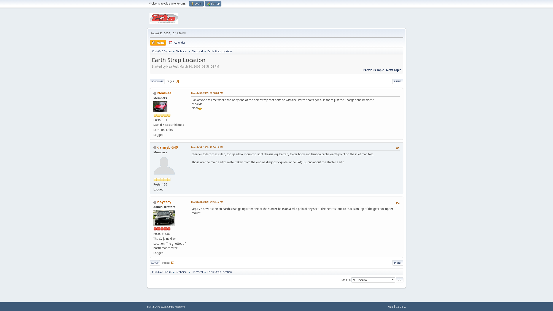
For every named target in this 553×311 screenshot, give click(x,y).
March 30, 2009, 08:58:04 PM (207, 93)
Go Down (157, 81)
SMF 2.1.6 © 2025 (156, 306)
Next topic (393, 70)
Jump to (345, 279)
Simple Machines (176, 306)
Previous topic (373, 70)
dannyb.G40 (167, 147)
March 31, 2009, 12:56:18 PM (207, 147)
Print (397, 81)
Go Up (155, 262)
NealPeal (165, 93)
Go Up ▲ (401, 306)
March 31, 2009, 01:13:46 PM (207, 201)
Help (390, 306)
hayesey (164, 202)
